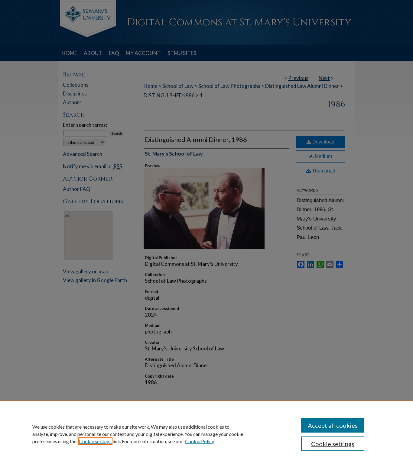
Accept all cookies (333, 425)
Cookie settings (95, 441)
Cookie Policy (199, 441)
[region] (206, 434)
